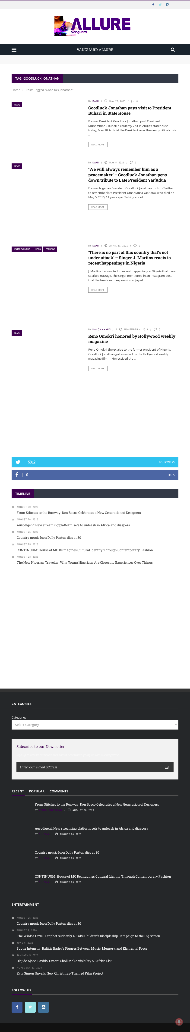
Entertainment (22, 249)
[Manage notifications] (179, 1022)
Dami (95, 101)
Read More (97, 144)
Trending (50, 249)
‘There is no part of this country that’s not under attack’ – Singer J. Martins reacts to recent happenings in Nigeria (129, 258)
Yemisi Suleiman (50, 810)
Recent (18, 791)
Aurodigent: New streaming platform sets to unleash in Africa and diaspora (65, 62)
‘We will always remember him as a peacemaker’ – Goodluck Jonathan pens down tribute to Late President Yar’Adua (127, 174)
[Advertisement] (95, 416)
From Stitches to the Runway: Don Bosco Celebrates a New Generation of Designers (71, 57)
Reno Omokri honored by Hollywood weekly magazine (131, 338)
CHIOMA (44, 834)
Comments (59, 791)
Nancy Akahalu (103, 329)
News (17, 104)
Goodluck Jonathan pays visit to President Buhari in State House (129, 110)
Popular (36, 791)
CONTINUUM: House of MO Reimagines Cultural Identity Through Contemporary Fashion (103, 876)
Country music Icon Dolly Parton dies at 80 (67, 852)
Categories (19, 717)
